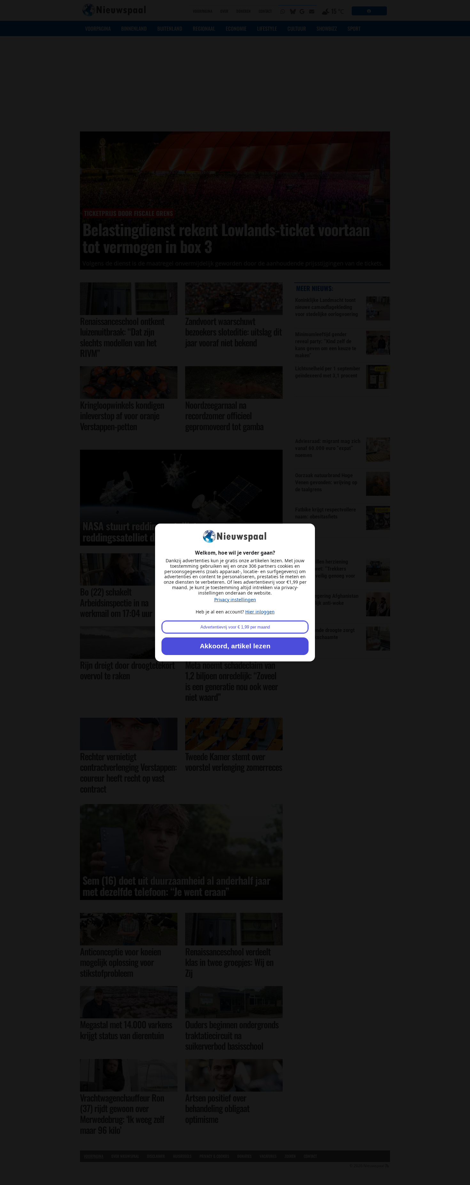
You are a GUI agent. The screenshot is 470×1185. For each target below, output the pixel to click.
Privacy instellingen (235, 599)
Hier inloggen (260, 612)
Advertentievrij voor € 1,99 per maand (235, 627)
